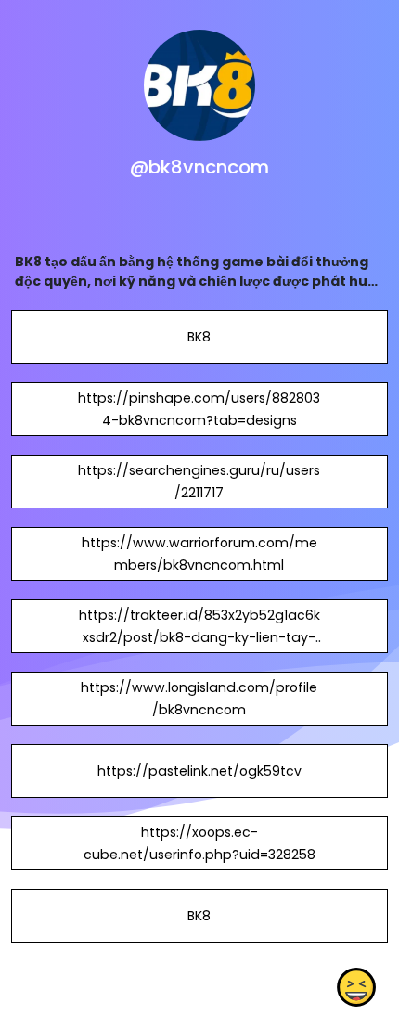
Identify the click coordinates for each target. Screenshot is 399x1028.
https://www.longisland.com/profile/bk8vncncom (199, 698)
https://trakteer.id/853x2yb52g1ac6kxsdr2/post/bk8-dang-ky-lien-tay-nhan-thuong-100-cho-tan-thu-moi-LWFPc (199, 648)
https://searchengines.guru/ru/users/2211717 (199, 481)
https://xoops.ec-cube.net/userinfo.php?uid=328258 (199, 843)
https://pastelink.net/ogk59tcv (199, 771)
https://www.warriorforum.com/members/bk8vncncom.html (199, 553)
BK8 (199, 337)
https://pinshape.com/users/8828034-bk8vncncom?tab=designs (199, 409)
